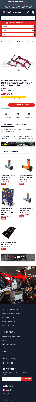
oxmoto (12, 400)
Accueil (3, 42)
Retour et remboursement (11, 336)
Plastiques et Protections (27, 42)
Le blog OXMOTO (8, 325)
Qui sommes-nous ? (9, 321)
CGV (4, 352)
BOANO (3, 88)
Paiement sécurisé (9, 344)
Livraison (5, 340)
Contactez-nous (8, 318)
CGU (4, 348)
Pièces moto (12, 42)
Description (7, 124)
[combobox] (18, 18)
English (8, 394)
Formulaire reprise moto (11, 314)
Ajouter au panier (21, 105)
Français (8, 390)
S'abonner (27, 379)
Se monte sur (21, 124)
